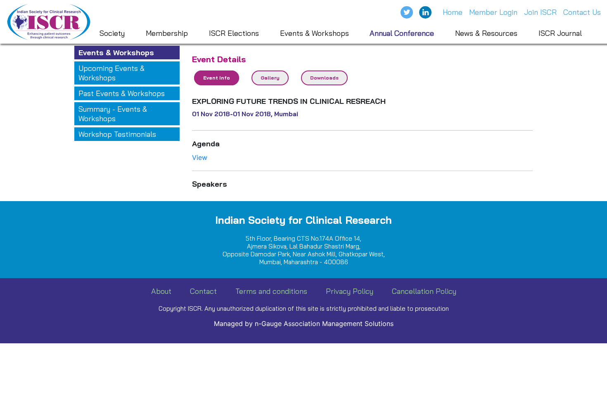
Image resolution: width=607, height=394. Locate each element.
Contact (203, 291)
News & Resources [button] (486, 33)
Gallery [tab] (270, 78)
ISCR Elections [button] (234, 33)
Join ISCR (540, 12)
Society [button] (112, 33)
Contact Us (582, 12)
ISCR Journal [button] (560, 33)
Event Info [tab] (216, 78)
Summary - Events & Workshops (112, 113)
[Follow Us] (407, 12)
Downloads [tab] (324, 78)
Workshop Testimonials (117, 134)
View (199, 157)
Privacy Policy (349, 291)
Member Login (493, 12)
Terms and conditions (271, 291)
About (161, 291)
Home (452, 12)
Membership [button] (167, 33)
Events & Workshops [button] (314, 33)
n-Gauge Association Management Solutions (324, 323)
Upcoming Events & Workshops (111, 72)
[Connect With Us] (425, 12)
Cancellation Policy (424, 291)
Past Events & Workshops (121, 93)
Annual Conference (402, 33)
